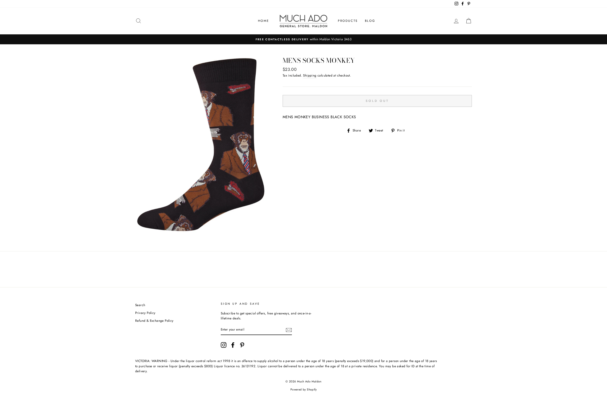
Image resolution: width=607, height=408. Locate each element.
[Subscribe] (289, 330)
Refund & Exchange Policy (154, 320)
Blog (370, 20)
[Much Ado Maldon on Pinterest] (242, 345)
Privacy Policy (145, 312)
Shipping (309, 75)
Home (263, 20)
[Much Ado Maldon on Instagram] (223, 345)
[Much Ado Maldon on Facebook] (233, 345)
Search (140, 305)
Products (348, 20)
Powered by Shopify (303, 389)
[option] (303, 39)
